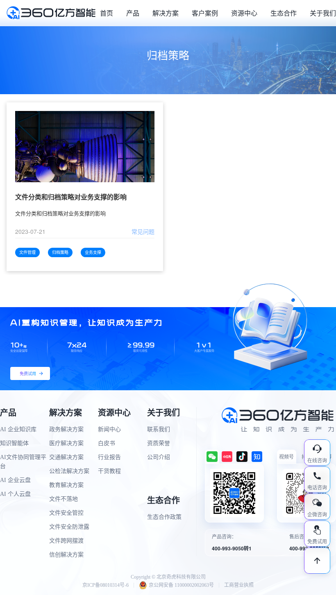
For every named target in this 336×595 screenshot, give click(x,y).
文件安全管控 (66, 513)
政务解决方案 (66, 429)
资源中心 (244, 13)
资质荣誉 (158, 443)
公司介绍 (158, 457)
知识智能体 (14, 443)
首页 (106, 13)
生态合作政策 (164, 517)
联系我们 (158, 429)
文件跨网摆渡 (66, 541)
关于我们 (323, 13)
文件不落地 (63, 499)
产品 (132, 13)
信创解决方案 (66, 555)
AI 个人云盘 (15, 494)
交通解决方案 (66, 457)
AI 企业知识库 (18, 429)
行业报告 (109, 457)
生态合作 (283, 13)
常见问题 (143, 231)
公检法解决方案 (69, 471)
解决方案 (165, 13)
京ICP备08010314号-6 (105, 585)
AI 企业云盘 (15, 480)
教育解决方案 (66, 485)
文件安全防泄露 (69, 527)
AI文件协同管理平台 (23, 461)
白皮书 (106, 443)
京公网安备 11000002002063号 (181, 585)
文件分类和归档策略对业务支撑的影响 (71, 197)
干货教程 (109, 471)
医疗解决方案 (66, 443)
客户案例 (205, 13)
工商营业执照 (239, 585)
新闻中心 (109, 429)
